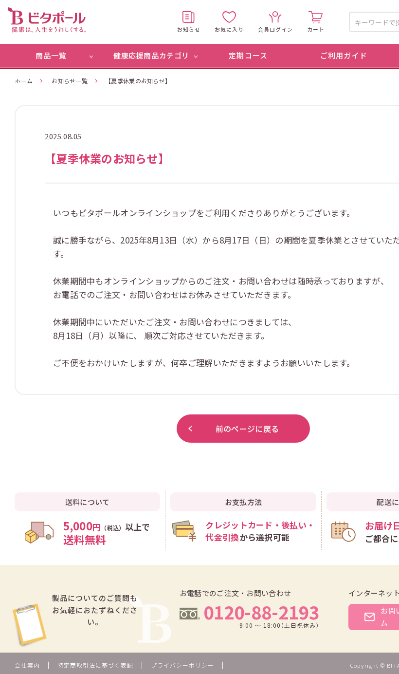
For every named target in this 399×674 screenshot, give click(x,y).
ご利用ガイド (343, 55)
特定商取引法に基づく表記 (95, 665)
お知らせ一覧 (70, 80)
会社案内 (27, 665)
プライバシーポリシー (182, 665)
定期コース (248, 55)
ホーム (24, 80)
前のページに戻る (247, 428)
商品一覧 (51, 55)
